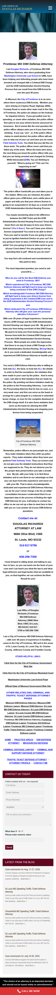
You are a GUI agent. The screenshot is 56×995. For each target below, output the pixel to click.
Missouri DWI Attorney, (32, 706)
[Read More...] (25, 879)
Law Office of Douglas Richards (24, 7)
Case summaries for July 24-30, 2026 (22, 956)
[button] (50, 8)
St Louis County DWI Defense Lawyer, (32, 716)
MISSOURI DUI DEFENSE (35, 743)
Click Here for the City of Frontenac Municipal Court (28, 673)
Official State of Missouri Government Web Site (28, 686)
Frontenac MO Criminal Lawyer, (26, 726)
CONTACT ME (41, 763)
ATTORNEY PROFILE (19, 763)
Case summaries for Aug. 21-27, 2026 (22, 869)
